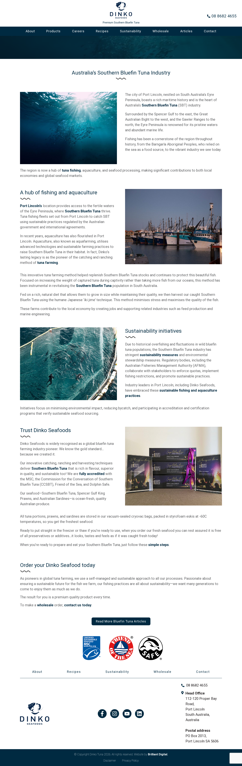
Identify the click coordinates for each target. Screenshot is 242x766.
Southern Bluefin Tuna (159, 105)
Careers (78, 31)
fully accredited (92, 474)
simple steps (158, 545)
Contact (210, 31)
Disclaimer (109, 760)
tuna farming (47, 262)
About (30, 31)
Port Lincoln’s (31, 206)
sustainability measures (159, 355)
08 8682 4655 (224, 16)
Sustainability (130, 31)
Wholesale (161, 31)
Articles (186, 31)
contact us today (77, 605)
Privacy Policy (130, 760)
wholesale (45, 605)
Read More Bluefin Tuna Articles (121, 621)
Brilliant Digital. (158, 754)
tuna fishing (71, 170)
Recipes (102, 31)
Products (53, 31)
